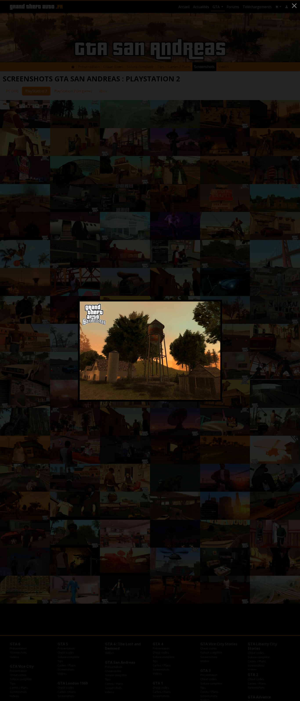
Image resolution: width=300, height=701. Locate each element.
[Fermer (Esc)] (294, 5)
